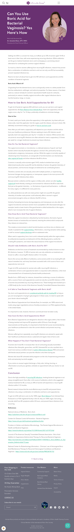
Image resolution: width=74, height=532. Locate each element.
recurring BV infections (34, 377)
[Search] (3, 3)
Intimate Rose (39, 526)
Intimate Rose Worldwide (44, 488)
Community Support (43, 471)
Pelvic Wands (25, 480)
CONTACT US (9, 497)
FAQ (22, 488)
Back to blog (38, 459)
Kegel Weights (25, 476)
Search (56, 488)
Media (55, 476)
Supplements (25, 484)
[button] (59, 3)
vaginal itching (29, 230)
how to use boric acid (44, 125)
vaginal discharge (26, 232)
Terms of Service (58, 480)
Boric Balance (46, 396)
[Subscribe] (35, 507)
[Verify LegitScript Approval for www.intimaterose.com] (44, 505)
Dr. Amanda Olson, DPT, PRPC (17, 41)
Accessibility (57, 492)
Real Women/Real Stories (42, 483)
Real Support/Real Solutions (42, 477)
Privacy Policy (58, 484)
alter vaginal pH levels (15, 158)
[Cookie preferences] (3, 528)
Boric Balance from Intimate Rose (31, 110)
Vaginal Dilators (25, 471)
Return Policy (57, 471)
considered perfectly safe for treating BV (43, 293)
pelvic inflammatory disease (43, 350)
